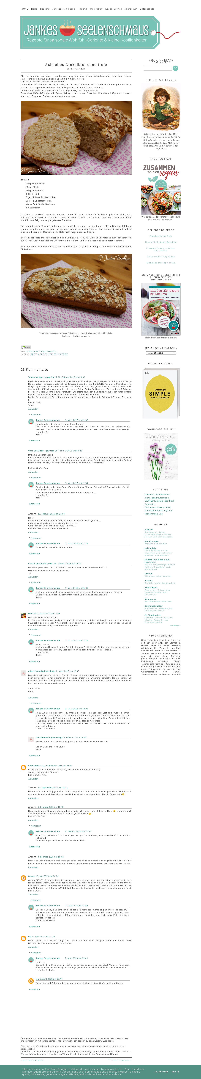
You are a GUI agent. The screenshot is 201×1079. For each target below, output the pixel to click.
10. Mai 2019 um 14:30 (47, 876)
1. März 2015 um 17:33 (48, 613)
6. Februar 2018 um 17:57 (78, 831)
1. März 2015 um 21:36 (76, 588)
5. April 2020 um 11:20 (43, 936)
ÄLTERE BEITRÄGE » (120, 1061)
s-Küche (149, 530)
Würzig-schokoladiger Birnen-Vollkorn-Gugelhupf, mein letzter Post (160, 567)
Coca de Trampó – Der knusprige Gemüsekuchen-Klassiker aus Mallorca (159, 553)
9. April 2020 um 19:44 (51, 979)
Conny (31, 876)
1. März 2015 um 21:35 (76, 543)
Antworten (33, 409)
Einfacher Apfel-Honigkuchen (160, 583)
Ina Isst (148, 581)
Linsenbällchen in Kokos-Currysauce (161, 249)
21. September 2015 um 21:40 (57, 766)
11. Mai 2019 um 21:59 (76, 906)
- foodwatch (149, 504)
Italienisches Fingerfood (161, 257)
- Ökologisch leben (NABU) (157, 507)
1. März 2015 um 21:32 (76, 420)
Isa (29, 936)
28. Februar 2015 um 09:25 (68, 451)
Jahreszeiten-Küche (63, 9)
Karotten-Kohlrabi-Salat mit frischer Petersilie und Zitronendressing (159, 620)
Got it (175, 1072)
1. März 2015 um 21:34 (76, 483)
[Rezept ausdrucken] (26, 349)
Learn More (161, 1072)
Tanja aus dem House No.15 (42, 377)
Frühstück (61, 354)
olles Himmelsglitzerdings (41, 671)
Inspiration (96, 9)
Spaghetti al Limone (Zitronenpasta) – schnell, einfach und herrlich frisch (159, 534)
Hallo (34, 9)
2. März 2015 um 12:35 (67, 671)
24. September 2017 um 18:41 (53, 788)
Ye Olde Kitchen (153, 615)
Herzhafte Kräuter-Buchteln (161, 242)
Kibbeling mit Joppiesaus (161, 263)
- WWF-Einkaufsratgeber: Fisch (159, 501)
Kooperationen (113, 9)
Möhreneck (150, 599)
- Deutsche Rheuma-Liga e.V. (158, 510)
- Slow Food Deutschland (156, 498)
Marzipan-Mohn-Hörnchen (158, 601)
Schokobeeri (34, 766)
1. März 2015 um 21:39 (76, 640)
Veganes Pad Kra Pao (156, 544)
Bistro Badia (151, 588)
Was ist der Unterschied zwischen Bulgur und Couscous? (157, 592)
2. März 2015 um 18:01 (76, 709)
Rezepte (45, 9)
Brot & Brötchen (42, 354)
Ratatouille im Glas (161, 236)
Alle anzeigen (175, 625)
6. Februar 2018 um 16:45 (51, 807)
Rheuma (82, 9)
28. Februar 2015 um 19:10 (67, 564)
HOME (25, 9)
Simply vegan (152, 541)
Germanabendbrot (154, 606)
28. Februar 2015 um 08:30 (71, 377)
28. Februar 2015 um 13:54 (51, 514)
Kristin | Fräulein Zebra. (40, 564)
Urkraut (149, 574)
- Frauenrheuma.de (153, 514)
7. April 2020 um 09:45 (76, 958)
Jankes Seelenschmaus (48, 420)
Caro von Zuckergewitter (41, 451)
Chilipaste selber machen (158, 576)
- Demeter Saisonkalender (157, 494)
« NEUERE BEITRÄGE (32, 1061)
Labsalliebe (151, 548)
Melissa (32, 613)
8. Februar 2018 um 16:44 (51, 857)
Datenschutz (147, 9)
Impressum (131, 9)
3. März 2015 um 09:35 (75, 737)
